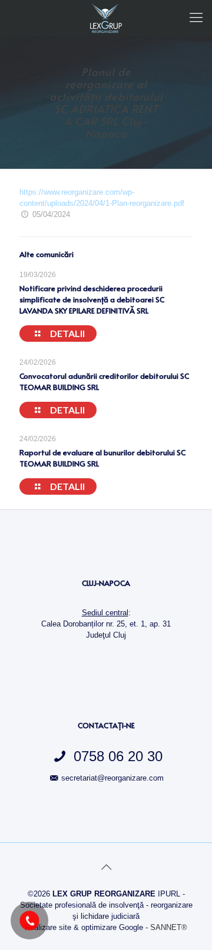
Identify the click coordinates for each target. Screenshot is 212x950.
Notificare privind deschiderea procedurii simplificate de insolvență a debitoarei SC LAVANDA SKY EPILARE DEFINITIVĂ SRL (91, 299)
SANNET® (168, 927)
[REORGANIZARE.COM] (106, 17)
